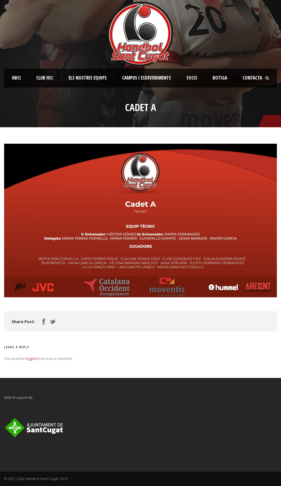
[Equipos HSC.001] (140, 220)
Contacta (252, 78)
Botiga (220, 78)
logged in (33, 358)
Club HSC (44, 78)
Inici (16, 78)
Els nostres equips (88, 78)
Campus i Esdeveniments (146, 78)
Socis (191, 78)
